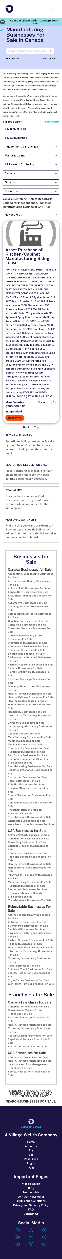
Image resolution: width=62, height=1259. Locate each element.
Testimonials (31, 1192)
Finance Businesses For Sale (25, 668)
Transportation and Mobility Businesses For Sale (25, 812)
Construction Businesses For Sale (28, 621)
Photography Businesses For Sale (28, 748)
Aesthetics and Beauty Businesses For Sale (29, 583)
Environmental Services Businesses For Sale (29, 659)
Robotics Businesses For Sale (26, 784)
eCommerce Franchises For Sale (28, 1057)
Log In (31, 1163)
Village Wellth (31, 1184)
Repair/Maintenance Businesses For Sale (30, 772)
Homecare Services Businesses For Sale (29, 707)
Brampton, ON (47, 402)
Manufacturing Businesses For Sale (29, 737)
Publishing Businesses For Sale (26, 752)
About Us (31, 1146)
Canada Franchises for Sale (29, 1002)
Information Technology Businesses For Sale (30, 717)
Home (31, 1142)
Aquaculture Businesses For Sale (28, 592)
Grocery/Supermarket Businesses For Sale (29, 688)
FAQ (31, 1209)
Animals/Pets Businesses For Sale (29, 588)
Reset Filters (52, 122)
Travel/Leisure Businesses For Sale (29, 817)
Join (31, 1168)
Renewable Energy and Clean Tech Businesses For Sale (29, 761)
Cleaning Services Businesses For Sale (28, 609)
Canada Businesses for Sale (30, 569)
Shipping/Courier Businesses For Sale (28, 790)
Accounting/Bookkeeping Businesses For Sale (30, 576)
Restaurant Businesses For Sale (27, 777)
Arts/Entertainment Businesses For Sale (30, 598)
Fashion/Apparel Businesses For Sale (30, 665)
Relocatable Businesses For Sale (29, 908)
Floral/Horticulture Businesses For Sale (29, 674)
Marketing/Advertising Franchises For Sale (29, 1030)
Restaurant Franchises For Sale (27, 1047)
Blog (31, 1188)
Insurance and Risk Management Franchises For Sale (28, 1066)
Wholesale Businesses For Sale (26, 821)
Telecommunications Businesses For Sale (30, 805)
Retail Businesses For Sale (24, 781)
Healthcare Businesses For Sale (27, 701)
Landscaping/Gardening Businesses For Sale (30, 728)
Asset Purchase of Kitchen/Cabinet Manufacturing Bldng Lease (27, 256)
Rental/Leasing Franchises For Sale (30, 1036)
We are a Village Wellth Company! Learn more (34, 22)
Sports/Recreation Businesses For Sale (29, 797)
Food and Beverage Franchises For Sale (29, 1019)
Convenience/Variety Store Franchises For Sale (25, 1012)
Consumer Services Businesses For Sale (29, 630)
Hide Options (49, 58)
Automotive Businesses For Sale (27, 603)
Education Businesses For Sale (26, 650)
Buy (31, 1150)
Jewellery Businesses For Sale (26, 723)
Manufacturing (14, 402)
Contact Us (31, 1214)
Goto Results (13, 58)
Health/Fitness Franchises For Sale (29, 1025)
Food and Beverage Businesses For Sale (29, 681)
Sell (31, 1155)
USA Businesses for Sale (27, 831)
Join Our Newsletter (31, 1197)
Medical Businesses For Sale (25, 745)
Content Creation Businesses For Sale (28, 848)
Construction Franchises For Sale (28, 1007)
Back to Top (31, 427)
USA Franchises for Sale (27, 1053)
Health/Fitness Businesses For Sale (29, 694)
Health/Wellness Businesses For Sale (30, 697)
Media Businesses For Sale (24, 741)
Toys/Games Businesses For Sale (28, 980)
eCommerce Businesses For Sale (28, 647)
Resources (31, 1159)
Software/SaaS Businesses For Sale (30, 969)
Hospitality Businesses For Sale (27, 712)
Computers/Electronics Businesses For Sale (29, 616)
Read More (14, 418)
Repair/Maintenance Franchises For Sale (30, 1041)
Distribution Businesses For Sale (27, 643)
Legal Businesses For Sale (24, 734)
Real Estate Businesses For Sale (27, 755)
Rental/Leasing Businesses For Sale (30, 766)
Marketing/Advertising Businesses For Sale (29, 960)
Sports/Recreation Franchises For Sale (29, 1074)
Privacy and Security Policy (31, 1205)
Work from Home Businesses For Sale (31, 824)
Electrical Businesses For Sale (26, 654)
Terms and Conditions (31, 1201)
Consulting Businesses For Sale (27, 625)
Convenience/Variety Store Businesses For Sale (25, 638)
